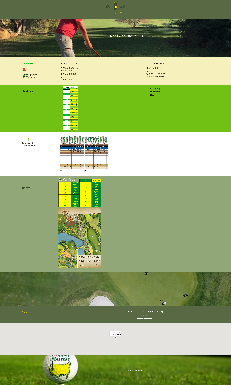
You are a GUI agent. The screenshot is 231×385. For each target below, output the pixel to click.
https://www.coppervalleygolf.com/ (144, 318)
